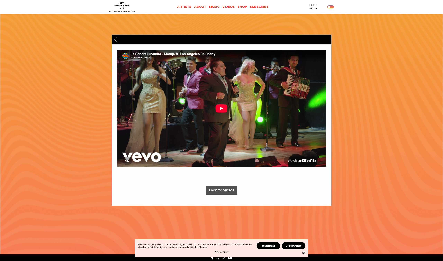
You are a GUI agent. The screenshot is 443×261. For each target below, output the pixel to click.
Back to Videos (221, 190)
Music (214, 7)
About (200, 7)
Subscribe (259, 7)
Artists (184, 7)
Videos (228, 7)
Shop (242, 7)
